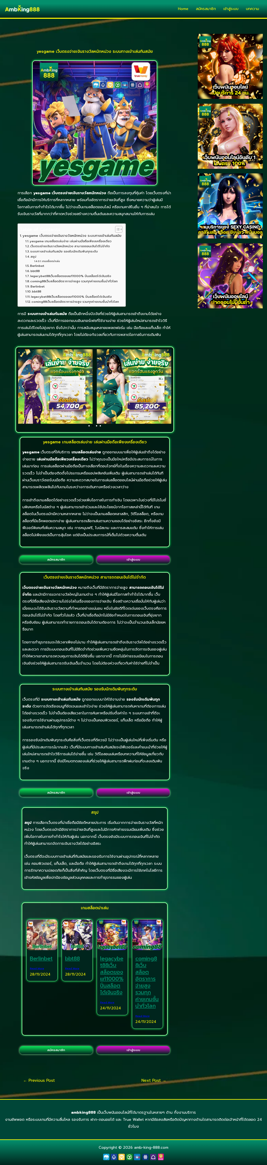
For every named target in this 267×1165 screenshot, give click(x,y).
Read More (37, 968)
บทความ (252, 9)
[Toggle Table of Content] (116, 229)
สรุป (33, 256)
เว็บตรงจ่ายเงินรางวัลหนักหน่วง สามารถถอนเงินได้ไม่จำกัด (70, 246)
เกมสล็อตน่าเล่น (51, 261)
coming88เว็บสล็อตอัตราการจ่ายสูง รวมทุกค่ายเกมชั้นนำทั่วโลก (74, 281)
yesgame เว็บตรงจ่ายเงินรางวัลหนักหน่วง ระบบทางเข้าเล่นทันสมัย (72, 235)
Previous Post (39, 1080)
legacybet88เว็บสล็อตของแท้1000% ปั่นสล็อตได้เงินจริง (70, 276)
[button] (22, 386)
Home (183, 9)
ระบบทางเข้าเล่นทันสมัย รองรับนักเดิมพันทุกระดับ (64, 251)
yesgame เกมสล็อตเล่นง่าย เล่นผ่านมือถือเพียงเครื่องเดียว (70, 241)
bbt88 (35, 271)
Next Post (153, 1080)
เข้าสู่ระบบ (230, 9)
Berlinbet (37, 266)
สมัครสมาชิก (206, 9)
